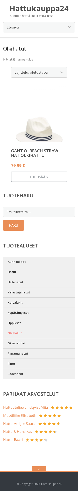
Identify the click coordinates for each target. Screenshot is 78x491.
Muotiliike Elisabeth (19, 415)
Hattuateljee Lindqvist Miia (25, 407)
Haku (13, 225)
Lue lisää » (39, 177)
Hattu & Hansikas (17, 431)
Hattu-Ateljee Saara (19, 423)
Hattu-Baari (13, 439)
